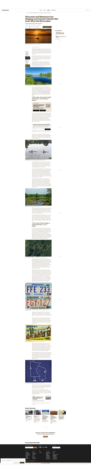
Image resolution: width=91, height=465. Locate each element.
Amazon (36, 110)
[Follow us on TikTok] (42, 447)
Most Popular (28, 454)
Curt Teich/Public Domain (41, 341)
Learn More (45, 436)
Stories (33, 452)
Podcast (33, 457)
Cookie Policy (55, 458)
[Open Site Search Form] (89, 10)
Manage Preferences (16, 462)
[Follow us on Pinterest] (45, 447)
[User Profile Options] (87, 10)
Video (33, 456)
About (54, 452)
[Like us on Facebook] (39, 447)
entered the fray (40, 90)
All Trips (40, 452)
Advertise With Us (55, 454)
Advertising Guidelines (54, 456)
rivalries (34, 403)
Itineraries (33, 454)
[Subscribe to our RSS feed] (46, 447)
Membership (48, 452)
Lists (33, 455)
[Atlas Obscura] (5, 10)
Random (27, 456)
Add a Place (28, 458)
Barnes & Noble (43, 110)
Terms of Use (55, 459)
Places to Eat (28, 455)
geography (37, 403)
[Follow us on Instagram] (43, 447)
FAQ (53, 453)
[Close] (24, 459)
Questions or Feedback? (45, 463)
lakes (45, 403)
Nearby (27, 457)
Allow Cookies (22, 462)
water (48, 403)
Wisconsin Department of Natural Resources (45, 91)
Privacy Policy (46, 130)
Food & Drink (34, 453)
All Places (27, 452)
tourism (42, 403)
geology (34, 404)
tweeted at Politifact (47, 135)
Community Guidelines (47, 455)
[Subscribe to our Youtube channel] (40, 447)
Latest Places (28, 453)
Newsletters (34, 458)
